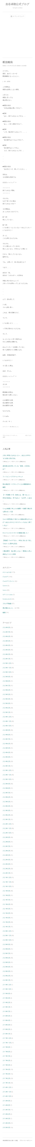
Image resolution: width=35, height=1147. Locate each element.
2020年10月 (7, 940)
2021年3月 (6, 918)
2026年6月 (6, 636)
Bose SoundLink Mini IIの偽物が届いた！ (16, 533)
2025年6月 (6, 690)
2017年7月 (6, 1056)
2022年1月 (6, 873)
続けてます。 (28, 435)
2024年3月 (6, 757)
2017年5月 (6, 1065)
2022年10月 (7, 833)
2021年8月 (6, 895)
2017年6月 (6, 1060)
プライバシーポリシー (26, 1140)
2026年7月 (6, 632)
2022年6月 (6, 851)
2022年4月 (6, 860)
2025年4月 (6, 699)
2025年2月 (6, 708)
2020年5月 (6, 962)
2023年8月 (6, 788)
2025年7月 (6, 686)
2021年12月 (7, 877)
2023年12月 (7, 770)
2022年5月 (6, 855)
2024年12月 (7, 717)
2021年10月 (7, 886)
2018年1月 (6, 1034)
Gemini (5, 586)
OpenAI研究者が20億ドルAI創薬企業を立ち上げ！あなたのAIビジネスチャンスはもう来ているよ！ (17, 522)
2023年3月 (6, 810)
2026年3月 (6, 650)
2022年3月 (6, 864)
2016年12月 (7, 1087)
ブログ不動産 (7, 603)
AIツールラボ (7, 572)
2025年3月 (6, 703)
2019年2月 (6, 1002)
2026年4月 (6, 645)
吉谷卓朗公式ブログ (17, 4)
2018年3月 (6, 1025)
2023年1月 (6, 819)
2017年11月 (7, 1043)
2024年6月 (6, 744)
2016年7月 (6, 1110)
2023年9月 (6, 784)
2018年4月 (6, 1020)
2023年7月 (6, 793)
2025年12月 (7, 663)
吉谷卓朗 (23, 65)
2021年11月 (7, 882)
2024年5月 (6, 748)
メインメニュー (18, 16)
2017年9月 (6, 1047)
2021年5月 (6, 909)
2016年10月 (7, 1096)
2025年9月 (6, 677)
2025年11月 (7, 668)
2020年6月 (6, 958)
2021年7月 (6, 900)
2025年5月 (6, 694)
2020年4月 (6, 967)
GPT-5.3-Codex (8, 595)
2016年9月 (6, 1101)
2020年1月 (6, 980)
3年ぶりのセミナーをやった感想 (10, 436)
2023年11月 (7, 775)
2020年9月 (6, 944)
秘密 (4, 612)
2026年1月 (6, 659)
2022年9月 (6, 837)
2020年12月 (7, 931)
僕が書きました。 (15, 426)
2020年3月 (6, 971)
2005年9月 (6, 1127)
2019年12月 (7, 985)
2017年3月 (6, 1074)
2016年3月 (6, 1123)
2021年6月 (6, 904)
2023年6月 (6, 797)
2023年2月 (6, 815)
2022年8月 (6, 842)
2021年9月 (6, 891)
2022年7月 (6, 846)
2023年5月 (6, 802)
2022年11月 (7, 828)
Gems (4, 590)
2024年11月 (7, 721)
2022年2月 (6, 869)
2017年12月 (7, 1038)
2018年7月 (6, 1011)
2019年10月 (7, 989)
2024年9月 (6, 730)
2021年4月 (6, 913)
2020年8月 (6, 949)
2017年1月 (6, 1083)
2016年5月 (6, 1118)
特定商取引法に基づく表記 (10, 1140)
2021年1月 (6, 927)
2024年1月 (6, 766)
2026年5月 (6, 641)
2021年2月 (6, 922)
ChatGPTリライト (8, 581)
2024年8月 (6, 735)
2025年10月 (7, 672)
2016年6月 (6, 1114)
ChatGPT (5, 577)
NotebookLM (7, 599)
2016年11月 (7, 1092)
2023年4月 (6, 806)
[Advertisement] (17, 36)
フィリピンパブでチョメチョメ (13, 477)
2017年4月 (6, 1069)
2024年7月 (6, 739)
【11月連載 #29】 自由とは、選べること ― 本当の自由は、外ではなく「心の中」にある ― (17, 498)
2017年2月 (6, 1078)
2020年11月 (7, 935)
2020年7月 (6, 953)
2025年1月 (6, 712)
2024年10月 (7, 726)
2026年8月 (6, 627)
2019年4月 (6, 998)
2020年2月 (6, 976)
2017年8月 (6, 1052)
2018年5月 (6, 1016)
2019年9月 (6, 993)
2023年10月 (7, 779)
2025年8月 (6, 681)
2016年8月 (6, 1105)
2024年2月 (6, 761)
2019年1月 (6, 1007)
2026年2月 (6, 654)
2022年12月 (7, 824)
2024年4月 (6, 752)
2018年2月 (6, 1029)
